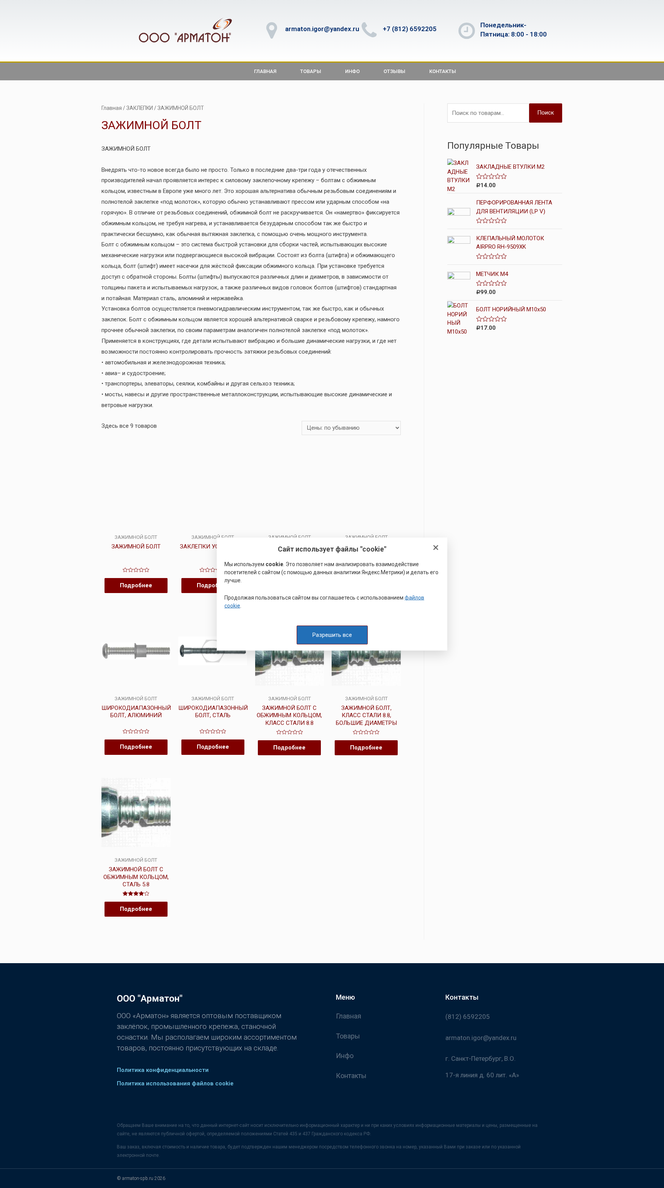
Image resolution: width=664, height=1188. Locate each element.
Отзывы (394, 71)
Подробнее (136, 585)
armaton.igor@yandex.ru (322, 29)
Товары (310, 71)
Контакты (442, 71)
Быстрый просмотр (135, 527)
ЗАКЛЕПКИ (139, 108)
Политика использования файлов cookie (175, 1083)
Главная (265, 71)
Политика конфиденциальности (163, 1070)
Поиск (545, 112)
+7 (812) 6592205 (410, 29)
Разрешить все (332, 634)
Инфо (352, 71)
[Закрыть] (436, 547)
